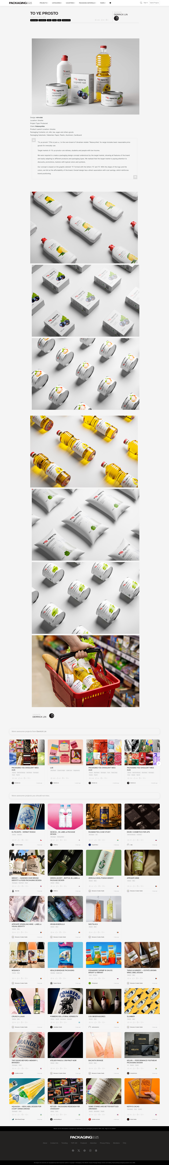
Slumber (131, 1016)
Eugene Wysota (57, 983)
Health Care (69, 770)
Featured (83, 1143)
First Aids (53, 973)
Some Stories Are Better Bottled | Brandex (104, 1108)
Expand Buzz (95, 844)
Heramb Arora (133, 1073)
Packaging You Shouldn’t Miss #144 (102, 769)
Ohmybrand (95, 983)
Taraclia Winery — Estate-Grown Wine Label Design (141, 971)
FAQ (124, 1143)
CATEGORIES (56, 3)
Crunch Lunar (18, 1016)
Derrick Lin (121, 14)
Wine (95, 880)
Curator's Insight (61, 770)
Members (116, 1143)
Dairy (49, 20)
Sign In (146, 2)
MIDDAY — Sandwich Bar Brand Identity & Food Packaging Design (26, 879)
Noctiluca (93, 924)
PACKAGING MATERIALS (87, 3)
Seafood (95, 975)
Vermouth (19, 834)
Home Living (114, 772)
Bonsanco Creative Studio (98, 890)
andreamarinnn (95, 1027)
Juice (20, 1111)
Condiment (42, 20)
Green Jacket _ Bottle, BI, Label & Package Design (65, 879)
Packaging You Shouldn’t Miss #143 (140, 769)
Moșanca (16, 970)
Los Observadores (97, 1016)
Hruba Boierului (57, 924)
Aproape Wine (133, 878)
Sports (136, 1065)
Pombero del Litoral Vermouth (64, 1016)
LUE (51, 768)
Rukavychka (40, 126)
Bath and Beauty (21, 772)
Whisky (57, 882)
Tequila (102, 1111)
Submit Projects (154, 3)
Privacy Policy (105, 1143)
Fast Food (21, 882)
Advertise (93, 1143)
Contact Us (54, 1143)
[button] (141, 3)
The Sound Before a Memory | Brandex (25, 1061)
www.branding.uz (57, 1119)
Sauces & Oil (66, 20)
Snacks (91, 774)
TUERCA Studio (19, 844)
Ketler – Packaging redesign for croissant (65, 1108)
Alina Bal (17, 890)
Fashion (132, 1065)
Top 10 (17, 774)
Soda (20, 1065)
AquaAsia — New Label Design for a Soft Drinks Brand (26, 1108)
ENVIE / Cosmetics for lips (138, 832)
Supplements (77, 770)
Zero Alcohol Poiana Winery (101, 878)
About (45, 1143)
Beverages (34, 20)
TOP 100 (74, 1143)
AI (128, 1065)
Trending (64, 1143)
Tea (96, 834)
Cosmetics (139, 834)
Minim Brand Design (20, 1119)
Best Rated (29, 772)
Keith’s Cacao (133, 1106)
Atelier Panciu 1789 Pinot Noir (63, 1060)
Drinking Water (60, 836)
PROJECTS (43, 3)
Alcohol (14, 772)
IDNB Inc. (55, 844)
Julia (131, 844)
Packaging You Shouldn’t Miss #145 (25, 769)
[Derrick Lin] (116, 18)
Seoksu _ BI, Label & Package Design (62, 833)
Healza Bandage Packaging (62, 970)
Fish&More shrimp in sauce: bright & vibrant (101, 971)
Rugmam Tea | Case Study (100, 832)
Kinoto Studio (133, 1119)
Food (54, 20)
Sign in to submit (110, 1128)
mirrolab (39, 117)
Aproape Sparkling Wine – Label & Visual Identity (26, 925)
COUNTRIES (70, 3)
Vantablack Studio (57, 1027)
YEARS (102, 3)
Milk (59, 20)
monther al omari (19, 1073)
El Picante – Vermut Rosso (23, 832)
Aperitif (57, 1019)
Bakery (52, 1111)
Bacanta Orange (96, 1060)
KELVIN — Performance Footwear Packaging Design (142, 1061)
